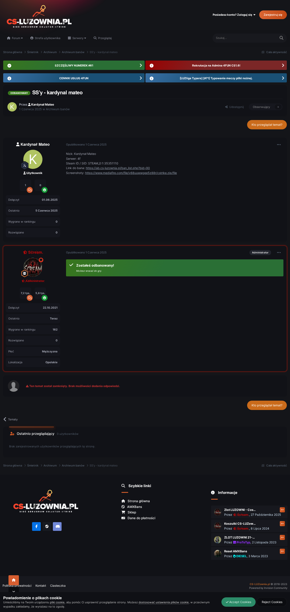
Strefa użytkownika (47, 38)
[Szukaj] (281, 38)
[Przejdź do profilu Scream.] (32, 267)
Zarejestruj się (273, 14)
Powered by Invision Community (268, 587)
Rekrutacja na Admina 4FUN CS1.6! (216, 65)
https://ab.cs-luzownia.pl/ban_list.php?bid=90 (118, 168)
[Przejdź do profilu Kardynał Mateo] (12, 107)
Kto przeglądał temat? (267, 124)
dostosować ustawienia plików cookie (164, 602)
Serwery (78, 38)
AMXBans (134, 507)
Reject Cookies (271, 602)
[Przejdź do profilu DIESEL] (217, 553)
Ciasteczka (58, 585)
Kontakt (40, 585)
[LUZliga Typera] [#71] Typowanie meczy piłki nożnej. (216, 78)
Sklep (131, 512)
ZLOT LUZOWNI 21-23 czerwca (240, 537)
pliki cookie (57, 602)
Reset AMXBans (235, 551)
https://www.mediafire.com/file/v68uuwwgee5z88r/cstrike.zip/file (131, 173)
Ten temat (264, 38)
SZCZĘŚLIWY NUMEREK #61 (74, 65)
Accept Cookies (239, 602)
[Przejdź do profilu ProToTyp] (217, 539)
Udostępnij (236, 107)
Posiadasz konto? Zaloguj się (233, 14)
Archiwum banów (58, 109)
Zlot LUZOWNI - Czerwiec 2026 (240, 510)
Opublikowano (86, 144)
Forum (16, 38)
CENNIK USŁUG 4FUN (74, 78)
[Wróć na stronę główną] (13, 580)
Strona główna (138, 501)
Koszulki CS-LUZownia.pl (240, 523)
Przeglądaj (104, 38)
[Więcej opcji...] (279, 144)
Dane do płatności (141, 518)
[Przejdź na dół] (13, 592)
